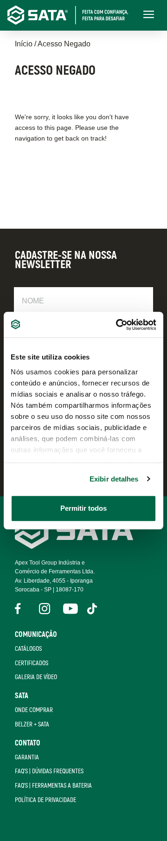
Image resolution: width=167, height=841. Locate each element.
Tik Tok (92, 608)
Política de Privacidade (45, 800)
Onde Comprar (34, 710)
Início (23, 44)
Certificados (31, 663)
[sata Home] (75, 546)
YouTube (68, 608)
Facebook (20, 608)
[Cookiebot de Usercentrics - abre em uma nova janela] (117, 325)
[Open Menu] (148, 15)
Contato (27, 743)
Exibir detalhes (114, 479)
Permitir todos (83, 508)
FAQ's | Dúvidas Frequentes (49, 771)
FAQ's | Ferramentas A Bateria (53, 786)
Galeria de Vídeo (36, 677)
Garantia (27, 757)
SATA (21, 695)
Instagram (44, 608)
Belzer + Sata (32, 724)
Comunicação (36, 634)
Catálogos (28, 649)
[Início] (72, 15)
